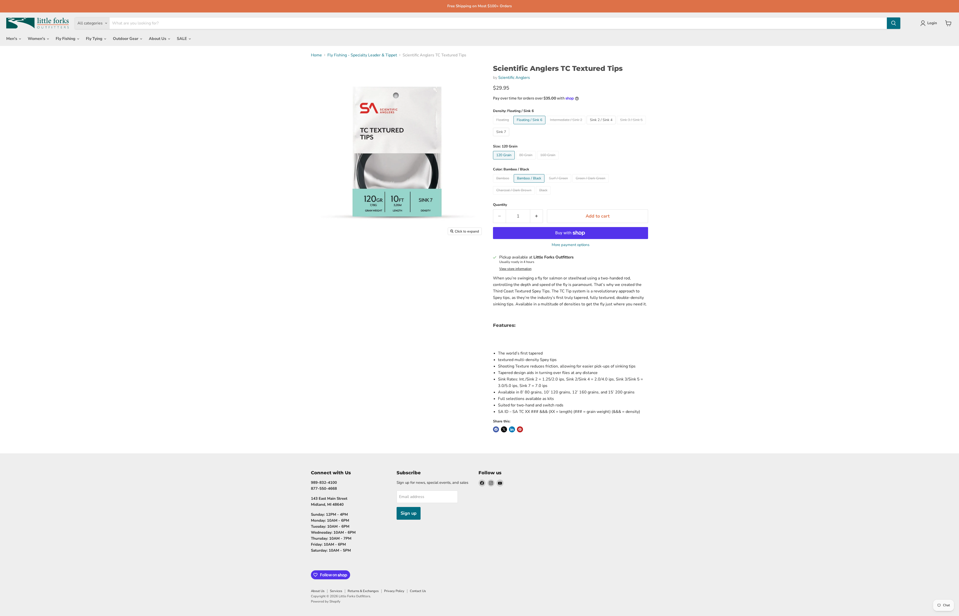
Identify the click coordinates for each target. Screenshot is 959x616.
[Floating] (503, 125)
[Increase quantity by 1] (536, 216)
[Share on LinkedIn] (512, 429)
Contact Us (418, 591)
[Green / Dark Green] (591, 184)
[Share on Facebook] (496, 429)
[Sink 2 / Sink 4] (602, 125)
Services (336, 591)
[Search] (893, 23)
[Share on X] (504, 429)
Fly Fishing (66, 38)
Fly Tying (94, 38)
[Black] (544, 196)
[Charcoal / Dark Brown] (514, 196)
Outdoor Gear (126, 38)
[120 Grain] (504, 160)
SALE (182, 38)
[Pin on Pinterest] (520, 429)
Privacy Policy (394, 591)
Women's (37, 38)
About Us (158, 38)
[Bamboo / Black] (530, 184)
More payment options (570, 245)
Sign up (409, 513)
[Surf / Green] (559, 184)
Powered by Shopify (325, 601)
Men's (12, 38)
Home (316, 55)
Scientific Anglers (514, 77)
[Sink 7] (501, 137)
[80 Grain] (526, 160)
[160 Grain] (548, 160)
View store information (515, 269)
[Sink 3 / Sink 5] (632, 125)
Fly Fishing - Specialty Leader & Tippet (362, 55)
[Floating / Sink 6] (530, 125)
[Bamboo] (503, 184)
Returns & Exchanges (363, 591)
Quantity (500, 205)
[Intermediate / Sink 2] (567, 125)
